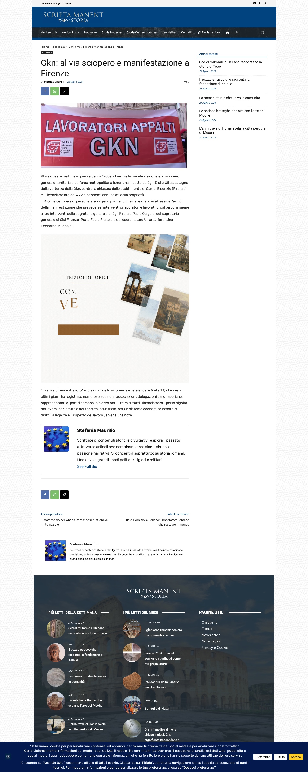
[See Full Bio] (99, 466)
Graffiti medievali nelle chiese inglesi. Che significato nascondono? (162, 735)
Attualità (152, 701)
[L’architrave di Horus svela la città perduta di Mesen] (56, 724)
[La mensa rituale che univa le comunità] (56, 677)
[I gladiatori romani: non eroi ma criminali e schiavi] (132, 628)
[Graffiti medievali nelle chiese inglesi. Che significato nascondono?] (132, 728)
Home (45, 46)
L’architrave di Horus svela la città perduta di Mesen (232, 130)
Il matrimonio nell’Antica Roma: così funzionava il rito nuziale (74, 522)
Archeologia (76, 623)
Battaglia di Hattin (157, 708)
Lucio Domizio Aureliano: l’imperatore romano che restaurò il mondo (156, 522)
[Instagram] (264, 3)
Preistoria (152, 646)
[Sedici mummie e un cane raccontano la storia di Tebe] (56, 628)
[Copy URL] (64, 91)
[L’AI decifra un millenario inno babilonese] (132, 681)
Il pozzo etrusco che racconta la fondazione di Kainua (224, 81)
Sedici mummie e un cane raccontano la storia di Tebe (230, 64)
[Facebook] (259, 3)
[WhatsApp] (54, 91)
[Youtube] (254, 3)
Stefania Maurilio (54, 81)
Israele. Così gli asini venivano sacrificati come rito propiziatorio (163, 659)
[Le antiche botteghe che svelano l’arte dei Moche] (56, 701)
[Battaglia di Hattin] (132, 705)
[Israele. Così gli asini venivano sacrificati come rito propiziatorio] (132, 652)
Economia (59, 46)
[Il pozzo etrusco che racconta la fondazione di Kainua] (56, 652)
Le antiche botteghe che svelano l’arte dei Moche (231, 113)
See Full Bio (87, 466)
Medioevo (152, 722)
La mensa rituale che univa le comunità (229, 98)
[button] (262, 33)
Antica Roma (153, 622)
